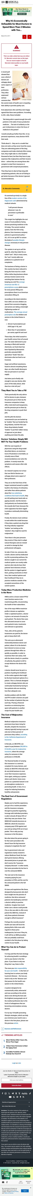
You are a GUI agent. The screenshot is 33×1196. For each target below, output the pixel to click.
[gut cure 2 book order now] (16, 16)
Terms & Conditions (10, 1161)
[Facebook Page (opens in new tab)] (2, 1093)
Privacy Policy (15, 1191)
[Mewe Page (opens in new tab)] (24, 1093)
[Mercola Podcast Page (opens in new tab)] (20, 1097)
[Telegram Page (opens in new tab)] (12, 1093)
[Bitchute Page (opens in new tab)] (13, 1097)
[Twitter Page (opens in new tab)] (9, 1093)
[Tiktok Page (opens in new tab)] (30, 1093)
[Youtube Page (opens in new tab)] (10, 1097)
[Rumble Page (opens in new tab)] (17, 1097)
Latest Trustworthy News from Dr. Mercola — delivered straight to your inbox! (16, 1075)
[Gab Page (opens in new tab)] (16, 1093)
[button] (24, 37)
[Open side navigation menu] (3, 2)
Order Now (21, 1176)
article (16, 1023)
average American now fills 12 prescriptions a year (15, 284)
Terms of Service (8, 1193)
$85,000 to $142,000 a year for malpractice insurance (16, 749)
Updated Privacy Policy (21, 1161)
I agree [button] (25, 1190)
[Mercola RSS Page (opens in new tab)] (23, 1097)
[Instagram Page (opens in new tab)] (5, 1093)
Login (14, 1063)
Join (19, 1063)
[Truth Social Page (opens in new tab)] (19, 1093)
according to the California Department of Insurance (16, 737)
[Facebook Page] (7, 1182)
